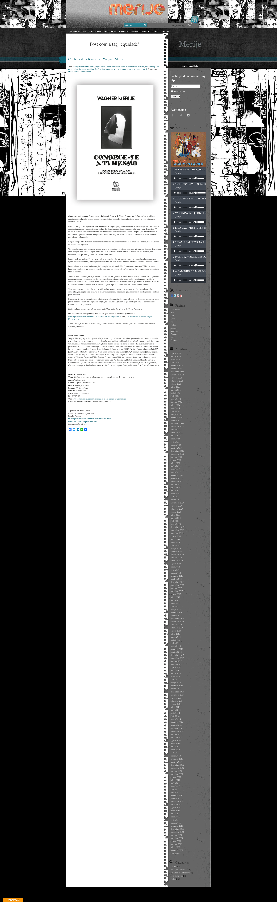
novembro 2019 (177, 530)
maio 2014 (175, 713)
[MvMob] (181, 296)
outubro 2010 (176, 835)
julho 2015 (175, 670)
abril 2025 (175, 396)
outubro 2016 (176, 624)
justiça (116, 69)
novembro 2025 (177, 375)
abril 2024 (175, 411)
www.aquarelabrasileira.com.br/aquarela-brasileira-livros (89, 419)
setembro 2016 (177, 628)
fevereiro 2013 (177, 759)
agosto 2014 (176, 704)
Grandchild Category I (180, 873)
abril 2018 (175, 570)
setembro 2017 (177, 591)
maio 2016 (175, 640)
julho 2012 (175, 780)
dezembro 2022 (177, 451)
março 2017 (176, 609)
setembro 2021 (177, 487)
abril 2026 (175, 362)
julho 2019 (175, 539)
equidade (90, 69)
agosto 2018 (176, 564)
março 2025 (176, 399)
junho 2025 (176, 390)
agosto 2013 (176, 740)
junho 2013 (176, 746)
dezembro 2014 (177, 692)
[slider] (185, 178)
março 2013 (176, 756)
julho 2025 (175, 387)
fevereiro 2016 (177, 649)
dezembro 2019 (177, 527)
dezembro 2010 (177, 829)
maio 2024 (175, 408)
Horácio (98, 69)
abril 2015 (175, 679)
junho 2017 (176, 600)
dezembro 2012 (177, 765)
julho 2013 (175, 743)
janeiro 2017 (176, 615)
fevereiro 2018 (177, 576)
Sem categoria (177, 876)
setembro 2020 (177, 509)
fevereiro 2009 (177, 850)
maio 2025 (175, 393)
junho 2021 (176, 490)
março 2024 (176, 414)
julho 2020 (175, 515)
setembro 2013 (177, 737)
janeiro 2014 (176, 725)
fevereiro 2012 (177, 795)
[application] (188, 178)
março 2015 (176, 682)
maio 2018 (175, 567)
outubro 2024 (176, 402)
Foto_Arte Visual (178, 869)
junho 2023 (176, 435)
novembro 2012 (177, 768)
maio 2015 (175, 676)
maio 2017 (175, 603)
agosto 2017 (176, 594)
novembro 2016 (177, 621)
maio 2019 (175, 542)
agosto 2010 (176, 841)
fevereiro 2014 (177, 722)
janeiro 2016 (176, 652)
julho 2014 (175, 707)
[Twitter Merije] (175, 296)
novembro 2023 (177, 426)
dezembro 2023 (177, 423)
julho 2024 (175, 405)
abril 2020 (175, 521)
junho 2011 (176, 813)
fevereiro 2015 (177, 685)
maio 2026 (175, 359)
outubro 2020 (176, 506)
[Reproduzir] (174, 178)
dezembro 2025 (177, 371)
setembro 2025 (177, 381)
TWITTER (181, 115)
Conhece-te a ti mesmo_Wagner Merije (96, 59)
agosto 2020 (176, 512)
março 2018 (176, 573)
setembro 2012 (177, 774)
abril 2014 (175, 716)
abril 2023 (175, 442)
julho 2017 (175, 597)
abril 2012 (175, 789)
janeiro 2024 (176, 420)
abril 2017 (175, 606)
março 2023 (176, 445)
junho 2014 (176, 710)
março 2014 (176, 719)
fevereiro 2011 (177, 826)
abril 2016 (175, 643)
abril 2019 (175, 545)
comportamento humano (135, 67)
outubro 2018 (176, 557)
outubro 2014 (176, 698)
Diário (70, 71)
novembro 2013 (177, 731)
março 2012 (176, 792)
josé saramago (107, 69)
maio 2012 (175, 786)
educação (77, 69)
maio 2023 (175, 439)
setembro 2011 (177, 804)
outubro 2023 (176, 429)
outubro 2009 (176, 844)
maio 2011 (175, 817)
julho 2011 (175, 810)
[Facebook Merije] (172, 296)
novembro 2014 (177, 695)
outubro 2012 (176, 771)
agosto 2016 (176, 631)
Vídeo (173, 879)
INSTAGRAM (189, 115)
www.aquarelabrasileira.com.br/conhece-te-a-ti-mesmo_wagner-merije (94, 316)
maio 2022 (175, 469)
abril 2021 (175, 496)
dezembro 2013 (177, 728)
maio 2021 (175, 493)
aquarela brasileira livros (115, 67)
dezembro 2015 (177, 655)
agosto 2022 (176, 460)
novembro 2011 (177, 801)
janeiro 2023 (176, 448)
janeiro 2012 (176, 798)
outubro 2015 (176, 661)
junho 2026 (176, 356)
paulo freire (131, 69)
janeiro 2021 (176, 499)
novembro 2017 (177, 585)
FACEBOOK (173, 115)
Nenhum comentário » (82, 71)
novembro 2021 (177, 481)
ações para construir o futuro (83, 67)
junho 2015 (176, 673)
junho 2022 (176, 466)
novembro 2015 (177, 658)
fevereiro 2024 (177, 417)
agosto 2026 (176, 353)
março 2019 (176, 548)
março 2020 (176, 524)
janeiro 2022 (176, 478)
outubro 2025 (176, 378)
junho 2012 (176, 783)
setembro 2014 (177, 701)
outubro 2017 (176, 588)
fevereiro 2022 (177, 475)
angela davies (100, 67)
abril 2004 (175, 853)
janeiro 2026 (176, 368)
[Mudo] (196, 178)
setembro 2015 (177, 664)
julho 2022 (175, 463)
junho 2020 (176, 518)
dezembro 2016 (177, 618)
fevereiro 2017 (177, 612)
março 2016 (176, 646)
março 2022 (176, 472)
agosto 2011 (176, 807)
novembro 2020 (177, 503)
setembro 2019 (177, 533)
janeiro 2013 (176, 762)
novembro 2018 (177, 554)
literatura (123, 69)
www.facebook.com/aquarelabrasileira (82, 421)
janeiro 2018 (176, 579)
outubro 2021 (176, 484)
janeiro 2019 (176, 551)
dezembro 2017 (177, 582)
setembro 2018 (177, 560)
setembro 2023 (177, 432)
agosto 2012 (176, 777)
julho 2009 (175, 847)
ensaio (84, 69)
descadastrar (179, 91)
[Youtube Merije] (178, 296)
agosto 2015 (176, 667)
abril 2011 (175, 820)
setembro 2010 (177, 838)
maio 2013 (175, 749)
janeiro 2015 (176, 688)
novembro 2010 (177, 832)
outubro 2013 (176, 734)
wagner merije (142, 69)
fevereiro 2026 (177, 365)
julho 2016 (175, 634)
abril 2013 (175, 753)
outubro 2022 (176, 457)
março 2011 (176, 823)
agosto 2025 (176, 384)
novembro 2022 (177, 454)
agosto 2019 (176, 536)
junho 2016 (176, 637)
